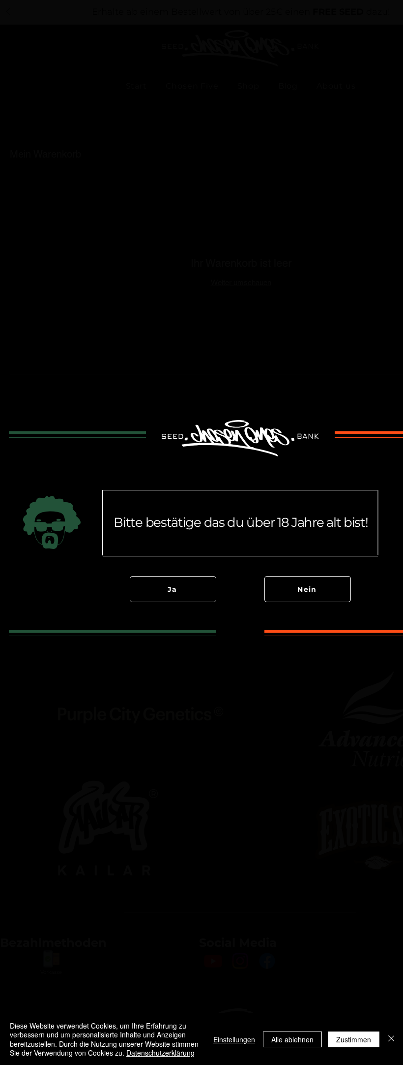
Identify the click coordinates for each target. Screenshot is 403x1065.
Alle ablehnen (292, 1039)
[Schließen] (391, 1039)
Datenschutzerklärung (160, 1053)
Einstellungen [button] (234, 1039)
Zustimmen (353, 1039)
